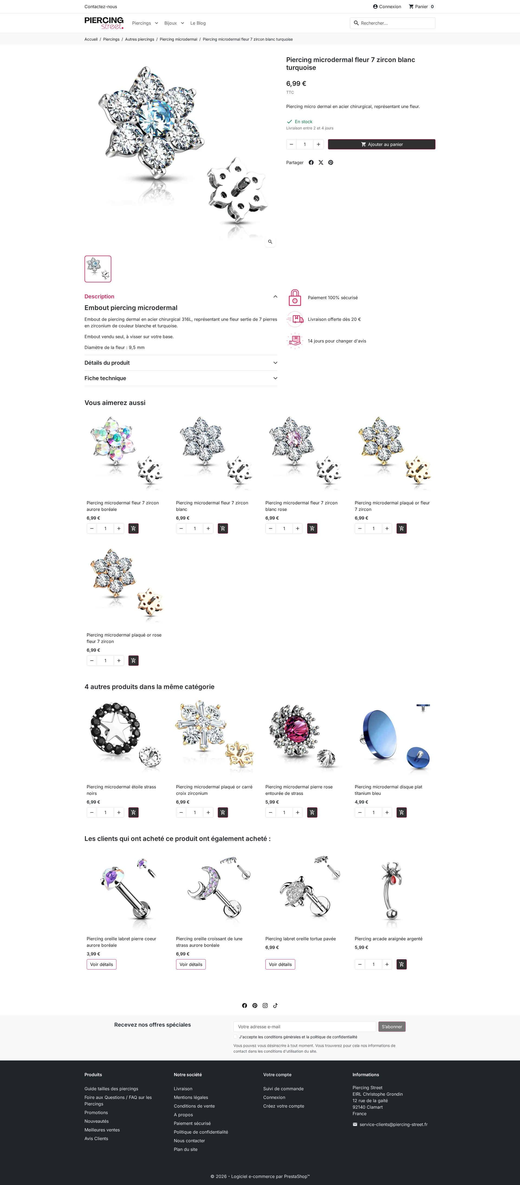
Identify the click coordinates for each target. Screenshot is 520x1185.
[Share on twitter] (321, 162)
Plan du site (185, 1149)
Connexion (274, 1097)
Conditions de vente (194, 1106)
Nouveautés (96, 1121)
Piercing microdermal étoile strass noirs (121, 790)
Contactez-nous (100, 6)
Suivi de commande (283, 1088)
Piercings (141, 23)
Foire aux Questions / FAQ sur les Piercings (118, 1100)
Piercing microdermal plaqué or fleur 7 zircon (392, 506)
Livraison (183, 1088)
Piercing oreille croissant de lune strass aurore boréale (209, 942)
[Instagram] (265, 1005)
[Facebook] (244, 1005)
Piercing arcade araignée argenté (388, 938)
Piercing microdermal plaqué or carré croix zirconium (214, 790)
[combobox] (392, 23)
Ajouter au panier (382, 144)
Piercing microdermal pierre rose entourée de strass (299, 790)
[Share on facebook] (311, 162)
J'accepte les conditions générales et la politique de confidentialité (298, 1036)
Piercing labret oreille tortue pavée (300, 938)
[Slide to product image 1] (97, 269)
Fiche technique (105, 378)
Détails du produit (107, 363)
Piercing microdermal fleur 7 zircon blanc (212, 506)
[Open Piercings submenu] (156, 23)
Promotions (96, 1112)
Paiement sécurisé (192, 1123)
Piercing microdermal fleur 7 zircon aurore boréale (123, 506)
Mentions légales (191, 1097)
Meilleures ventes (102, 1129)
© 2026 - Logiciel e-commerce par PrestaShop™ (260, 1176)
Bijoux (170, 23)
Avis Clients (96, 1138)
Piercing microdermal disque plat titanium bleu (388, 790)
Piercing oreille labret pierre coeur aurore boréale (121, 942)
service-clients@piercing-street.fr (394, 1124)
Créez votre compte (283, 1106)
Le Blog (198, 23)
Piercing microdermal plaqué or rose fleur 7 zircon (124, 638)
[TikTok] (275, 1005)
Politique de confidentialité (201, 1132)
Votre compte (277, 1074)
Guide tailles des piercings (111, 1088)
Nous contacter (189, 1140)
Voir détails (101, 964)
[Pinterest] (254, 1005)
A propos (183, 1114)
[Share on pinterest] (330, 162)
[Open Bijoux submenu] (182, 23)
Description (99, 296)
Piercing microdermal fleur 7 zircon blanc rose (301, 506)
